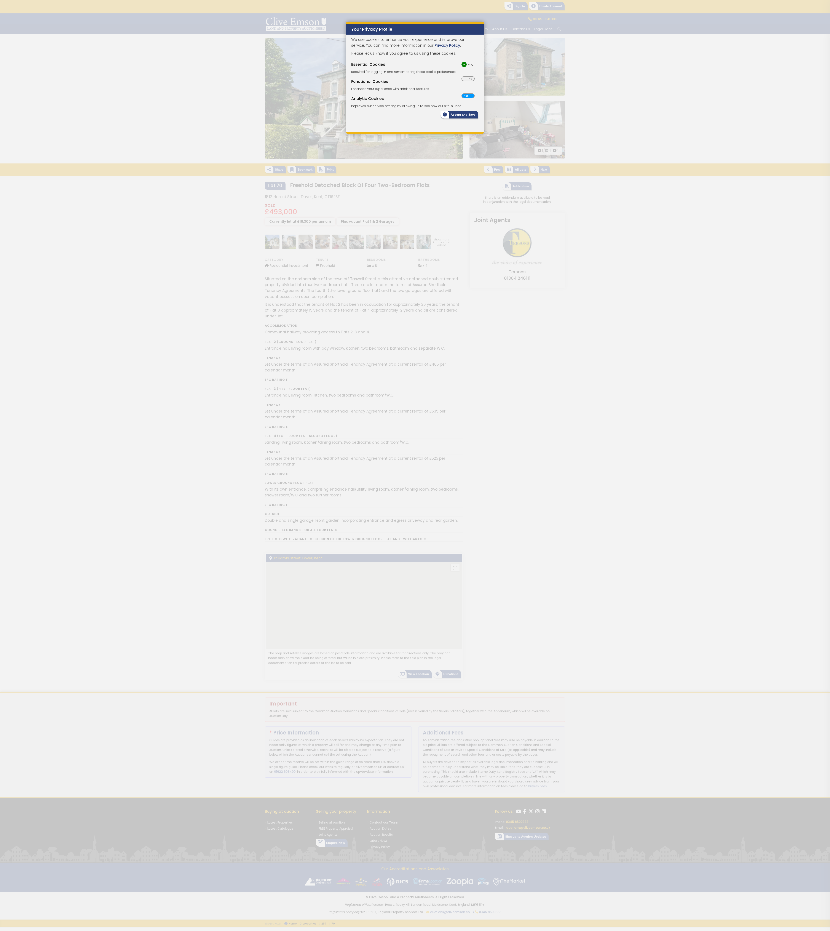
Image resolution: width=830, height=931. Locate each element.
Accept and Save (463, 114)
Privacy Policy (447, 45)
